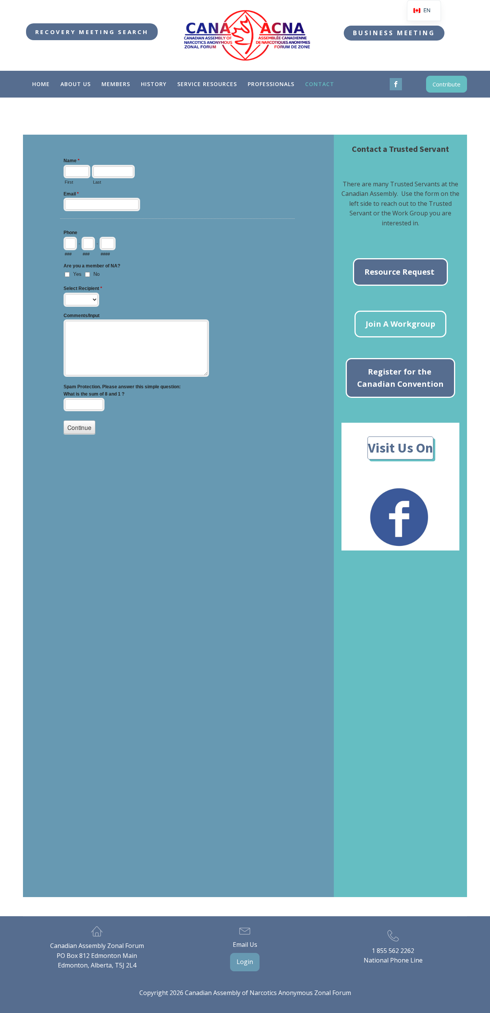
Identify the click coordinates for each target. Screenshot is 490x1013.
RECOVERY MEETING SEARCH (91, 32)
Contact (319, 84)
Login (245, 962)
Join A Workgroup (400, 324)
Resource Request (400, 272)
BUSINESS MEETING (394, 33)
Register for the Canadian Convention (400, 377)
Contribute (447, 84)
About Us (75, 84)
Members (115, 84)
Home (41, 84)
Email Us (245, 944)
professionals (271, 84)
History (154, 84)
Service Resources (207, 84)
